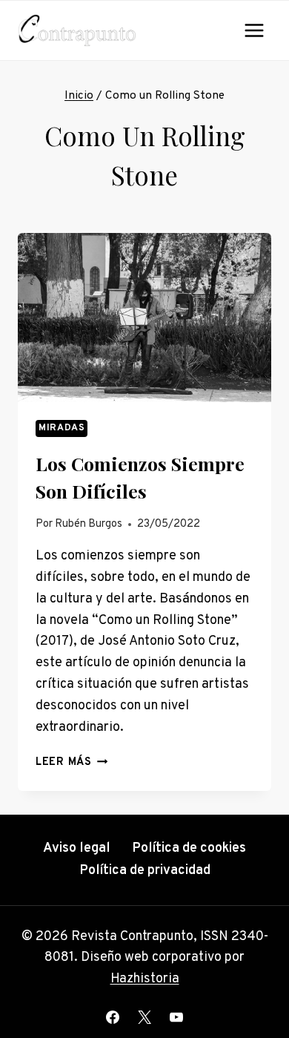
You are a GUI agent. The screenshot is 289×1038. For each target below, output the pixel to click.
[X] (144, 1017)
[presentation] (144, 317)
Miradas (61, 428)
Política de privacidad (144, 870)
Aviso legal (76, 848)
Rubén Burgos (88, 524)
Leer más (71, 762)
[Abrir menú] (253, 30)
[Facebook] (112, 1017)
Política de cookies (189, 848)
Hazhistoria (144, 979)
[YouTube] (176, 1017)
